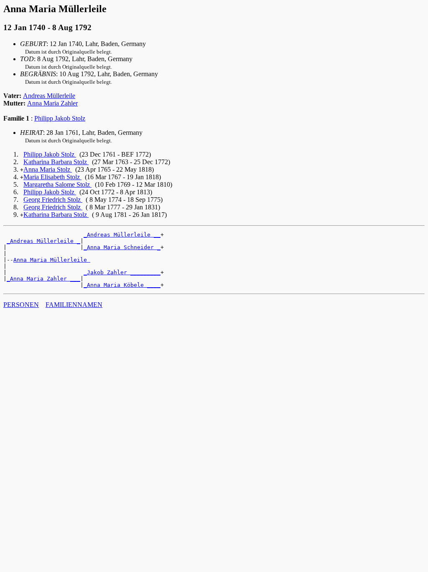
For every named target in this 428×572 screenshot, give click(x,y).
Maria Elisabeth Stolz (52, 176)
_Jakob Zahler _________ (122, 272)
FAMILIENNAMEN (74, 304)
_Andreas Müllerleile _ (43, 241)
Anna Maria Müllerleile (51, 260)
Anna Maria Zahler (52, 103)
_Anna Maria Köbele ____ (122, 285)
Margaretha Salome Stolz (57, 184)
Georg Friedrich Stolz (52, 199)
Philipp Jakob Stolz (59, 118)
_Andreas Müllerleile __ (122, 235)
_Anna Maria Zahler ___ (43, 279)
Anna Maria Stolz (47, 169)
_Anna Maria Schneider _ (122, 247)
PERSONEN (21, 304)
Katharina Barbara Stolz (56, 161)
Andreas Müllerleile (49, 95)
